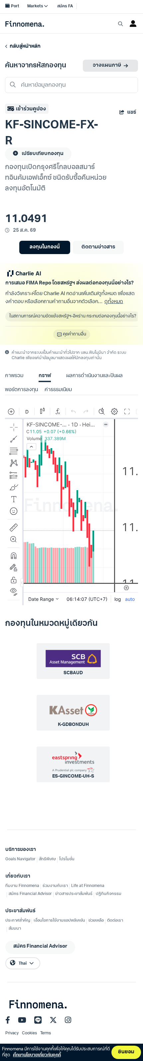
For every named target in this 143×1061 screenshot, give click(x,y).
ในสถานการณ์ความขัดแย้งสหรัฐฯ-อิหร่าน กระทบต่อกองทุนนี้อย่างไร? (72, 316)
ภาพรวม (14, 375)
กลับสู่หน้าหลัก (24, 46)
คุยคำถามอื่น (74, 334)
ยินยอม (126, 1052)
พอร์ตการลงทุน (21, 389)
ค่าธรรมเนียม (58, 389)
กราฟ (45, 375)
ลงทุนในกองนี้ (45, 247)
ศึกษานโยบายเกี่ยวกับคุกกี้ (37, 1055)
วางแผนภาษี (107, 65)
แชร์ (131, 112)
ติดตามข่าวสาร (98, 247)
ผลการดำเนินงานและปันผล (94, 375)
